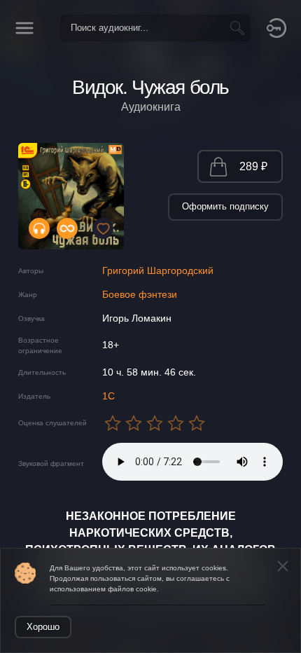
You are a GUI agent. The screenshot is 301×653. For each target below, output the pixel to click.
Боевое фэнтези (139, 294)
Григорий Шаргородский (158, 270)
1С (108, 395)
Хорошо (43, 626)
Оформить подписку (225, 206)
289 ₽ (253, 166)
